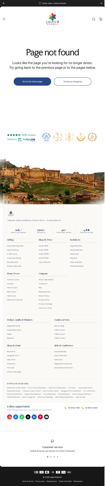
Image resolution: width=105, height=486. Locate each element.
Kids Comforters (59, 355)
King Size (72, 258)
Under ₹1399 (43, 254)
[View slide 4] (56, 457)
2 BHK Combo (58, 330)
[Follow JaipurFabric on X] (28, 416)
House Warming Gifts (15, 246)
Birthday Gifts (12, 262)
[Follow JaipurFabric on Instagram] (9, 416)
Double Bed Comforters (62, 368)
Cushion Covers (13, 280)
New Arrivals (80, 397)
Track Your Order (44, 308)
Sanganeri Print (13, 355)
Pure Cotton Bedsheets (37, 388)
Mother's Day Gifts (14, 266)
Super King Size (75, 262)
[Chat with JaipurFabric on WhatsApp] (21, 416)
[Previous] (4, 3)
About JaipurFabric (45, 280)
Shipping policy (51, 481)
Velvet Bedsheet (13, 397)
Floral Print (11, 364)
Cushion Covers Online (31, 391)
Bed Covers (11, 292)
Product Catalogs (45, 304)
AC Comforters (89, 391)
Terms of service (27, 481)
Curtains (10, 284)
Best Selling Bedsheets (64, 397)
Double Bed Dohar (14, 330)
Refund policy (77, 481)
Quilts (9, 334)
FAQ (39, 288)
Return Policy (43, 296)
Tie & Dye (10, 368)
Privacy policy (39, 481)
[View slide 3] (53, 457)
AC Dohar (72, 388)
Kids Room (57, 360)
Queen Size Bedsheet (35, 394)
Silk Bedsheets (66, 394)
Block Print (11, 351)
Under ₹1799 (43, 258)
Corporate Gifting (14, 258)
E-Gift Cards (12, 254)
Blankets (10, 338)
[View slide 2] (50, 457)
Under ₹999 (43, 250)
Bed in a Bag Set (28, 397)
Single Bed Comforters (62, 364)
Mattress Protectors (15, 300)
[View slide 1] (46, 457)
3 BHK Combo (58, 334)
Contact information (64, 481)
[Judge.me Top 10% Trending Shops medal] (91, 137)
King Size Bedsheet (16, 394)
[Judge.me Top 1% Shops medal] (79, 137)
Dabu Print (11, 360)
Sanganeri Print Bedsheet (71, 391)
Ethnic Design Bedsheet (84, 394)
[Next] (101, 3)
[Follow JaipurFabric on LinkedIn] (34, 416)
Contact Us (42, 284)
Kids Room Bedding (45, 397)
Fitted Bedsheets (75, 266)
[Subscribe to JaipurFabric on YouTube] (46, 416)
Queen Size (73, 254)
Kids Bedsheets (59, 351)
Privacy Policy (43, 300)
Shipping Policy (44, 292)
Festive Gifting (12, 250)
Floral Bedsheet (52, 394)
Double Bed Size (75, 250)
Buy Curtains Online (51, 391)
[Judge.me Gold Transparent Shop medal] (56, 137)
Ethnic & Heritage (14, 372)
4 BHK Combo (58, 338)
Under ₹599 (43, 246)
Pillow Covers (12, 288)
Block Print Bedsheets (57, 388)
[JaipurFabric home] (10, 213)
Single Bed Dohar (13, 326)
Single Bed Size (75, 246)
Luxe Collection (44, 262)
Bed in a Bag (58, 326)
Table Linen (11, 296)
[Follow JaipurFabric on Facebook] (15, 416)
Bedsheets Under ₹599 (16, 388)
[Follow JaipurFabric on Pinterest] (40, 416)
